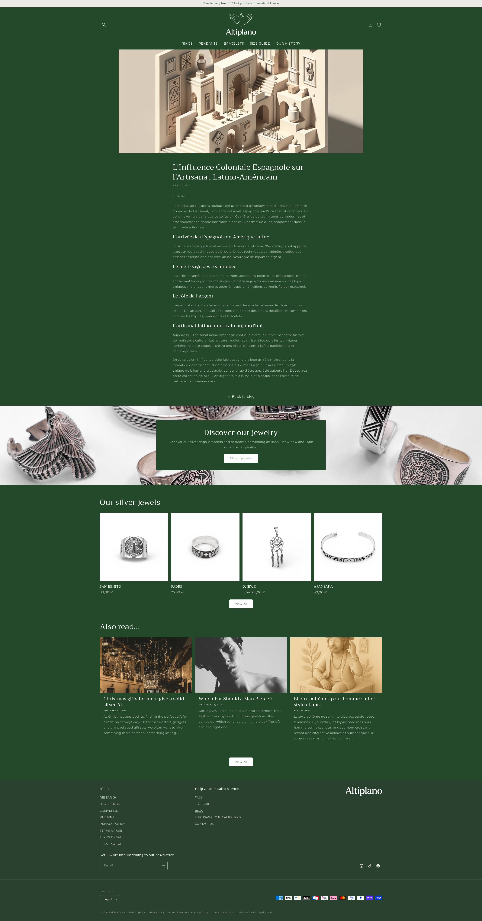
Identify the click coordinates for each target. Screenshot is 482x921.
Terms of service (177, 912)
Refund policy (137, 912)
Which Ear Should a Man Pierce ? (236, 699)
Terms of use (111, 830)
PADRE (176, 586)
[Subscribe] (163, 865)
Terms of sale (246, 912)
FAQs (199, 797)
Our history (110, 804)
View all (241, 604)
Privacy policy (157, 912)
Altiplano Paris (117, 912)
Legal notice (265, 912)
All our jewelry (241, 458)
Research (108, 797)
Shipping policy (199, 912)
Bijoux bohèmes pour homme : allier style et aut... (334, 702)
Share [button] (181, 196)
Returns (107, 817)
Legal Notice (111, 844)
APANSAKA (323, 586)
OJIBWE (249, 586)
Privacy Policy (112, 824)
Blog (199, 810)
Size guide (203, 804)
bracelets (234, 316)
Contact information (223, 912)
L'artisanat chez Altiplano (218, 817)
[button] (104, 25)
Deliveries (109, 810)
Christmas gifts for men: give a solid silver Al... (144, 702)
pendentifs (213, 316)
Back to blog (243, 397)
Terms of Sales (112, 837)
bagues (197, 316)
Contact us (204, 824)
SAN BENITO (110, 586)
